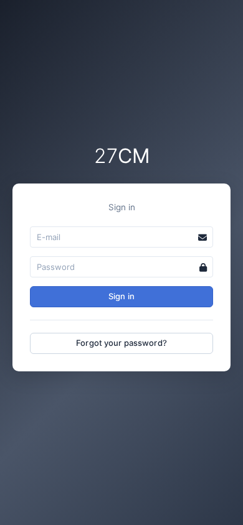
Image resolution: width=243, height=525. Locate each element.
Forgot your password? (121, 343)
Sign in (121, 296)
